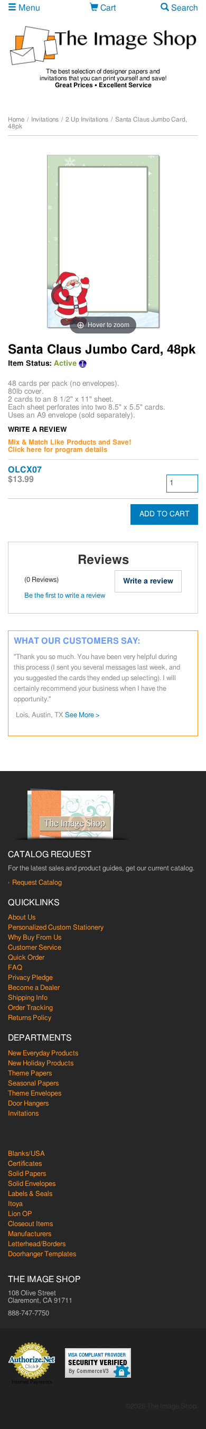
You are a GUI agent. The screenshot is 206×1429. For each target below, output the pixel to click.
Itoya (15, 1204)
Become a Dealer (34, 988)
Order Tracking (30, 1008)
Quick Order (26, 957)
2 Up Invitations (86, 119)
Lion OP (20, 1214)
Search (183, 8)
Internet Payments (32, 1382)
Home (16, 119)
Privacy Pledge (30, 978)
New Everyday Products (43, 1053)
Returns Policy (29, 1018)
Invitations (45, 119)
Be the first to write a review (64, 595)
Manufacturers (29, 1234)
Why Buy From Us (34, 937)
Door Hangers (28, 1103)
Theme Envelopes (34, 1093)
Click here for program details (57, 450)
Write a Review (37, 429)
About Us (21, 917)
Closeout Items (30, 1224)
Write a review (148, 581)
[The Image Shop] (103, 45)
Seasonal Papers (33, 1083)
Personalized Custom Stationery (56, 927)
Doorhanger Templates (42, 1254)
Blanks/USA (26, 1153)
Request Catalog (37, 882)
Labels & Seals (30, 1194)
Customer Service (34, 947)
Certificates (25, 1164)
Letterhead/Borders (36, 1244)
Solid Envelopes (31, 1184)
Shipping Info (28, 998)
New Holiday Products (40, 1063)
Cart (107, 8)
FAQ (15, 967)
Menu (28, 8)
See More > (82, 715)
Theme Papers (30, 1073)
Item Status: (30, 363)
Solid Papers (27, 1174)
